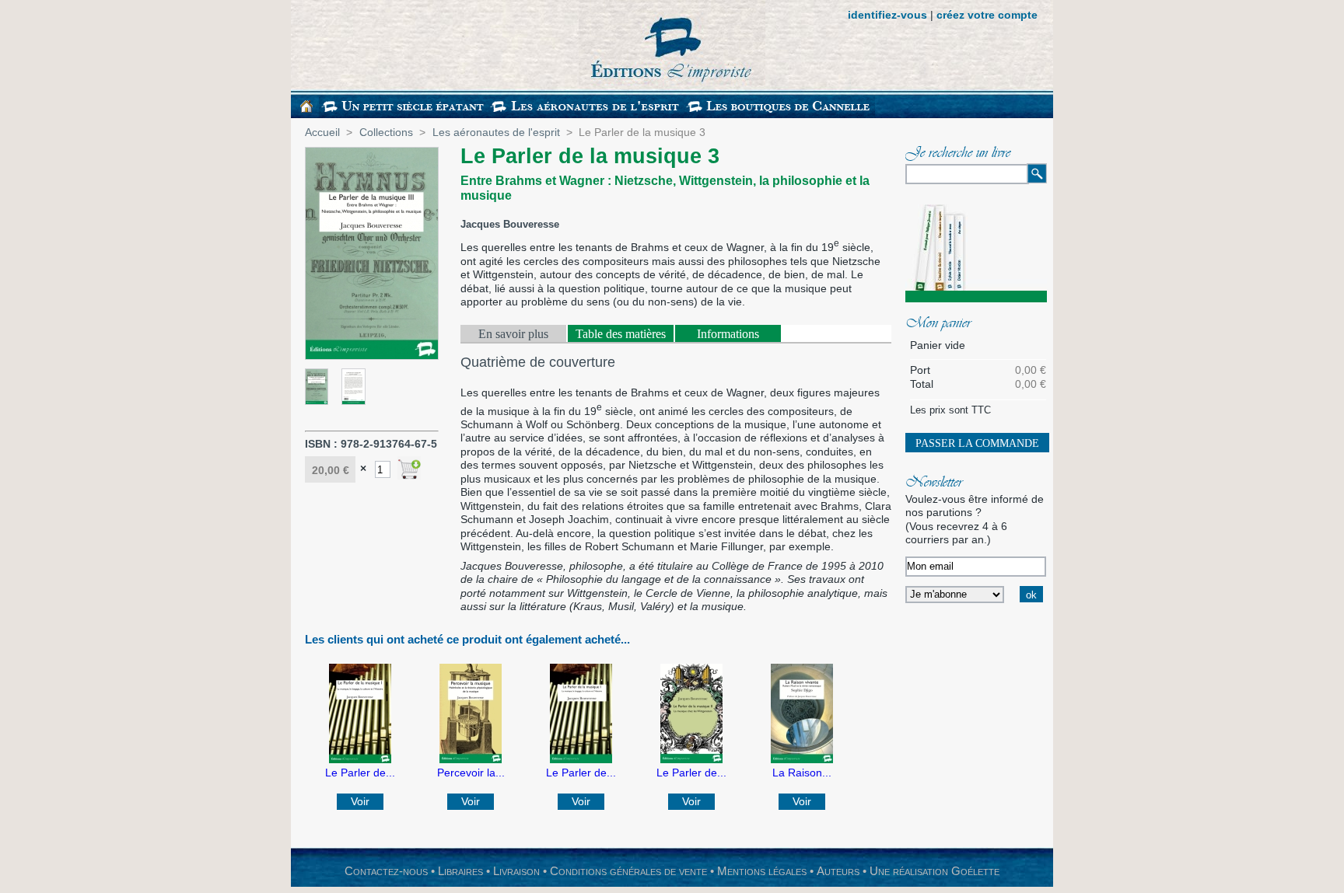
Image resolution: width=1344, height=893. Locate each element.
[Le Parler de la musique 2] (691, 759)
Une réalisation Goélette (934, 870)
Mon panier (938, 324)
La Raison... (801, 772)
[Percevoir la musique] (470, 759)
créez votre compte (987, 15)
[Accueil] (306, 109)
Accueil (322, 132)
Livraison (516, 870)
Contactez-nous (386, 870)
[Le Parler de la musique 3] (316, 401)
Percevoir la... (471, 772)
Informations (728, 333)
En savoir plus (513, 333)
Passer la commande (977, 443)
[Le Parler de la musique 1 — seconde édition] (581, 759)
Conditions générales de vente (628, 870)
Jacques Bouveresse (509, 224)
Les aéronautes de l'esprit (496, 132)
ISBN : (323, 444)
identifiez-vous (887, 15)
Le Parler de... (360, 772)
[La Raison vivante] (802, 759)
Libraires (460, 870)
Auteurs (838, 870)
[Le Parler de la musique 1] (360, 759)
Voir (360, 801)
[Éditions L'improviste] (528, 44)
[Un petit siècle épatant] (403, 114)
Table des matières (621, 333)
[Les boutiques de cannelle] (779, 114)
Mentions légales (762, 870)
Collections (386, 132)
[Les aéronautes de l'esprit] (586, 114)
